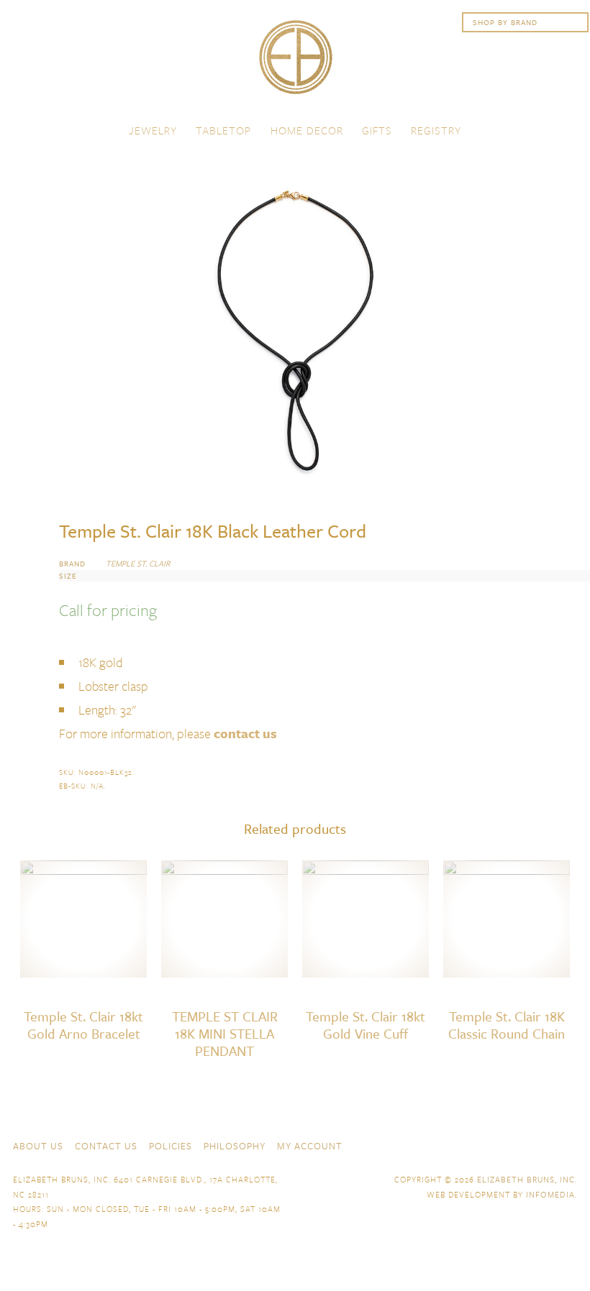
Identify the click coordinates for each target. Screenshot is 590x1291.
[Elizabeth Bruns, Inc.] (295, 64)
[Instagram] (570, 1144)
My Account (309, 1146)
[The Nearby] (466, 1144)
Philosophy (235, 1146)
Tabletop (223, 130)
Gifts (377, 130)
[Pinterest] (544, 1144)
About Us (38, 1146)
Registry (436, 130)
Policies (170, 1146)
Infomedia (550, 1194)
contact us (245, 733)
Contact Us (106, 1146)
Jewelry (153, 130)
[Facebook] (492, 1144)
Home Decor (307, 130)
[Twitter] (518, 1144)
